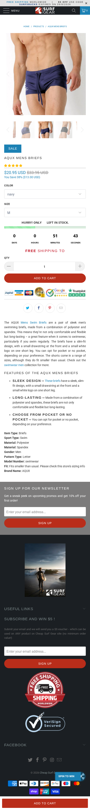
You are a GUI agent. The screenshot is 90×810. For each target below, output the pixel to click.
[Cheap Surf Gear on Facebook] (37, 760)
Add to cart (45, 803)
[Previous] (8, 74)
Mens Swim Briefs (33, 322)
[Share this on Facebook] (39, 308)
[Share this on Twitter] (27, 308)
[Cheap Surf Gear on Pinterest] (45, 760)
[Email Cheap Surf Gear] (59, 760)
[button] (13, 165)
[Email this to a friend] (61, 308)
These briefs (52, 380)
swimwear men (14, 365)
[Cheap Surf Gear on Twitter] (30, 760)
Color (8, 185)
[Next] (81, 74)
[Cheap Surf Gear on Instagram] (52, 760)
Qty (6, 257)
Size (7, 204)
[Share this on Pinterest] (50, 308)
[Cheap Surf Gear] (45, 10)
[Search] (75, 10)
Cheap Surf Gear (49, 772)
